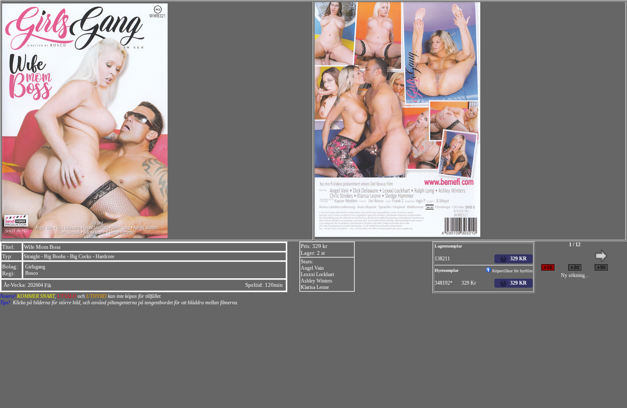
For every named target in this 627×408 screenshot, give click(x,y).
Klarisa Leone (315, 287)
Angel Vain (312, 268)
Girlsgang (35, 267)
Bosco (31, 273)
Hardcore (105, 256)
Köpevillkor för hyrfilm (512, 270)
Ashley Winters (316, 281)
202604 (35, 285)
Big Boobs (55, 256)
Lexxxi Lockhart (317, 274)
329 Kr (516, 283)
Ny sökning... (575, 275)
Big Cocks (80, 256)
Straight (32, 256)
